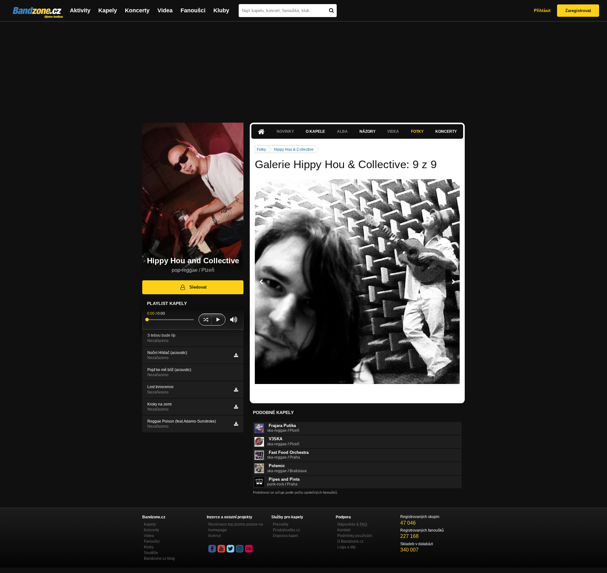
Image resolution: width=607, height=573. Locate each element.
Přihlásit (542, 10)
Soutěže (151, 553)
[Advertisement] (303, 69)
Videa (165, 10)
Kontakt (343, 530)
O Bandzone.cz (350, 541)
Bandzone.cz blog (159, 558)
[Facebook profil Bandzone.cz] (212, 548)
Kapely (107, 10)
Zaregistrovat (578, 10)
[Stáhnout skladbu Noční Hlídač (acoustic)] (236, 355)
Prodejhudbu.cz (286, 530)
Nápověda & (352, 524)
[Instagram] (239, 548)
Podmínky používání (354, 535)
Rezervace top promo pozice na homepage (235, 527)
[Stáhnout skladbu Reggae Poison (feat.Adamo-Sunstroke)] (236, 424)
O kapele (315, 131)
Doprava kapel (285, 535)
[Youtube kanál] (221, 548)
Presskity (280, 524)
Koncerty (137, 10)
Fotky (417, 131)
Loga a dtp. (347, 547)
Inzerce (214, 535)
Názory (367, 131)
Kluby (221, 10)
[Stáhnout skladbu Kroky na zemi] (236, 407)
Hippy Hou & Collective (294, 149)
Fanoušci (193, 10)
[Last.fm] (249, 548)
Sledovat (197, 287)
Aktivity (80, 10)
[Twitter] (230, 548)
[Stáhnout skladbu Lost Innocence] (236, 389)
